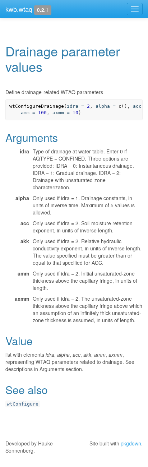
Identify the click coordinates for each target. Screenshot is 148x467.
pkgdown (131, 443)
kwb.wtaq (18, 9)
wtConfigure (22, 404)
